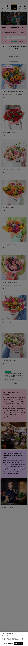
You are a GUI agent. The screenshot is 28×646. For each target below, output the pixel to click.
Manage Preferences (8, 643)
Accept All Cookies (18, 643)
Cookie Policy (15, 640)
